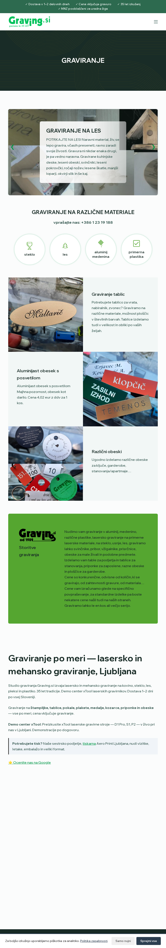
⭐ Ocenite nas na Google (29, 762)
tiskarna (89, 743)
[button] (12, 146)
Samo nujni (123, 941)
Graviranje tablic (108, 294)
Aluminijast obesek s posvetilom (38, 374)
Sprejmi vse (148, 941)
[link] (83, 152)
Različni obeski (107, 451)
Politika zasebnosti (94, 941)
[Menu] (156, 22)
